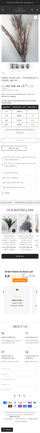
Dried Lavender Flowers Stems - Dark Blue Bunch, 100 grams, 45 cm (25, 240)
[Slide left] (3, 3)
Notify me (14, 148)
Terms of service (20, 419)
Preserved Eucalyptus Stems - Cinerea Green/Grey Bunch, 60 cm (9, 240)
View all (20, 256)
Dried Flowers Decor (16, 412)
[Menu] (2, 10)
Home (3, 73)
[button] (32, 10)
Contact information (21, 421)
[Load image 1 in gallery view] (12, 66)
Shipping (4, 90)
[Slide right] (36, 3)
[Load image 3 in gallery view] (22, 66)
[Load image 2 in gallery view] (17, 66)
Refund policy (29, 414)
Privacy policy (8, 419)
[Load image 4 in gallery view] (27, 66)
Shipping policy (33, 419)
